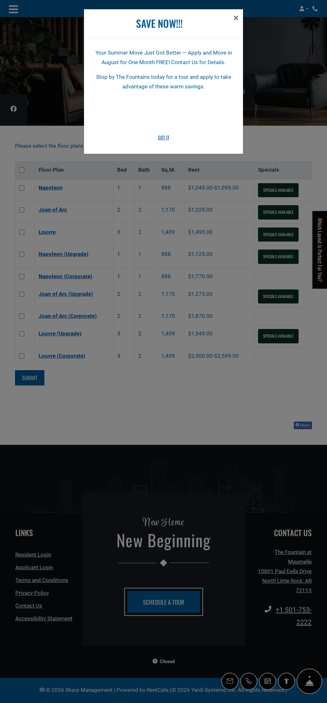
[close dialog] (236, 19)
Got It (163, 137)
